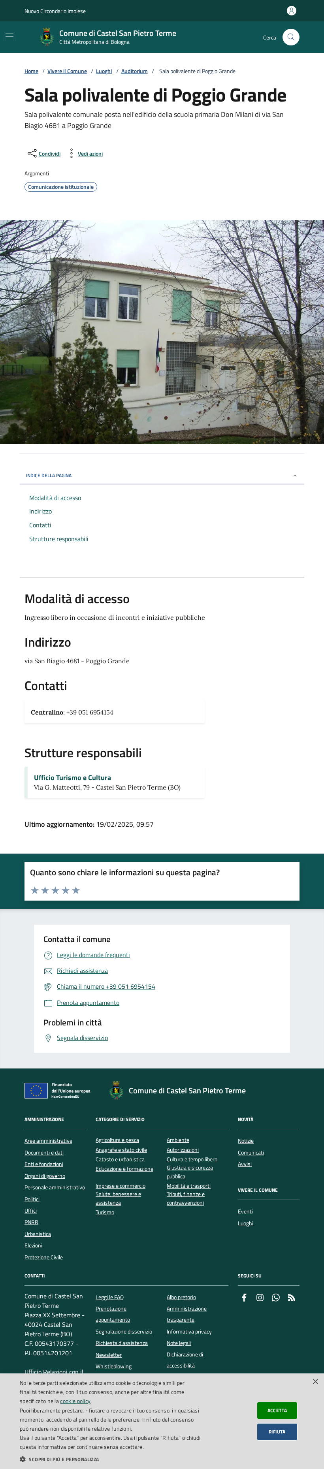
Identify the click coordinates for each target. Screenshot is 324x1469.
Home (31, 71)
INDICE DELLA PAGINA (49, 475)
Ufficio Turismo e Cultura (72, 777)
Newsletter (109, 1355)
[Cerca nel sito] (291, 37)
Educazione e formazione (124, 1169)
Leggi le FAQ (110, 1297)
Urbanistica (37, 1234)
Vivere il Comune (67, 71)
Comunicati (251, 1152)
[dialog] (162, 1421)
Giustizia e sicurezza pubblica (190, 1172)
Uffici (30, 1210)
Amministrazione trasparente (187, 1314)
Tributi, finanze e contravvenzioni (186, 1198)
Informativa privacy (189, 1331)
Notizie (246, 1140)
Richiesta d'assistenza (122, 1343)
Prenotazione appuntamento (113, 1314)
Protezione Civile (43, 1257)
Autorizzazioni (183, 1150)
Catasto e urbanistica (120, 1159)
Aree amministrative (48, 1140)
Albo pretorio (181, 1297)
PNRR (31, 1222)
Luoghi (104, 71)
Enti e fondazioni (43, 1164)
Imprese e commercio (120, 1186)
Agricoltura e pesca (117, 1140)
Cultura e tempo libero (192, 1159)
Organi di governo (44, 1176)
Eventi (245, 1211)
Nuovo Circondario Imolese (55, 11)
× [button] (315, 1382)
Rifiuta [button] (277, 1431)
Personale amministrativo (54, 1187)
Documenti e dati (44, 1152)
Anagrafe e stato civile (121, 1150)
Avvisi (245, 1164)
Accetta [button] (277, 1410)
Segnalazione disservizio (124, 1331)
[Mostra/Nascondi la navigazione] (9, 36)
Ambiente (178, 1140)
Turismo (105, 1212)
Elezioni (33, 1245)
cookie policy (75, 1401)
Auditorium (134, 71)
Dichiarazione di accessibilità (185, 1360)
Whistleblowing (114, 1366)
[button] (111, 1459)
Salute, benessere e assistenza (118, 1198)
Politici (32, 1199)
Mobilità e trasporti (189, 1186)
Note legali (179, 1343)
